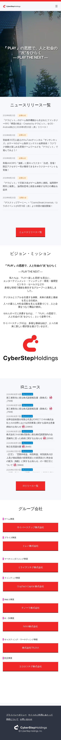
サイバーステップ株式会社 (30, 527)
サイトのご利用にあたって (40, 714)
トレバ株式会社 (30, 545)
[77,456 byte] (6, 400)
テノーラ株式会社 (30, 607)
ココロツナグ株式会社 (30, 666)
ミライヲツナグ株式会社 (30, 567)
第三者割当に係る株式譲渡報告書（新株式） (27, 397)
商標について (12, 719)
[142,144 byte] (16, 465)
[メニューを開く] (56, 6)
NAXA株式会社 (30, 626)
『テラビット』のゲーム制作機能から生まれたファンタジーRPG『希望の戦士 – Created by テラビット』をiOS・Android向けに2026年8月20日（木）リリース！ (30, 124)
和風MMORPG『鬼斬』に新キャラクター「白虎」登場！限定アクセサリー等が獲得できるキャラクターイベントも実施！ (30, 166)
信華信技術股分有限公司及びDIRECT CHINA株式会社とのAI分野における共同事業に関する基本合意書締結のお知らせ (30, 423)
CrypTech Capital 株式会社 (30, 586)
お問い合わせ (26, 719)
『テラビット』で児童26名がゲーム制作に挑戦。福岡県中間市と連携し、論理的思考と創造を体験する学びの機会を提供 (30, 186)
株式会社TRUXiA (30, 647)
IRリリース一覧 (30, 485)
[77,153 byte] (6, 411)
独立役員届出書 (13, 446)
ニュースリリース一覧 (30, 232)
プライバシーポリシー (16, 714)
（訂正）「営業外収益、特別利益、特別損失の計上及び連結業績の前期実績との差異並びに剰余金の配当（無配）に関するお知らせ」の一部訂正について (29, 460)
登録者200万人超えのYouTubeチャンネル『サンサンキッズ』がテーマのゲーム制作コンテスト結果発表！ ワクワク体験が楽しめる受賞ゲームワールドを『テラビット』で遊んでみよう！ (30, 145)
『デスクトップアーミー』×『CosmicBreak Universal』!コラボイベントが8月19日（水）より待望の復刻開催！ (30, 204)
